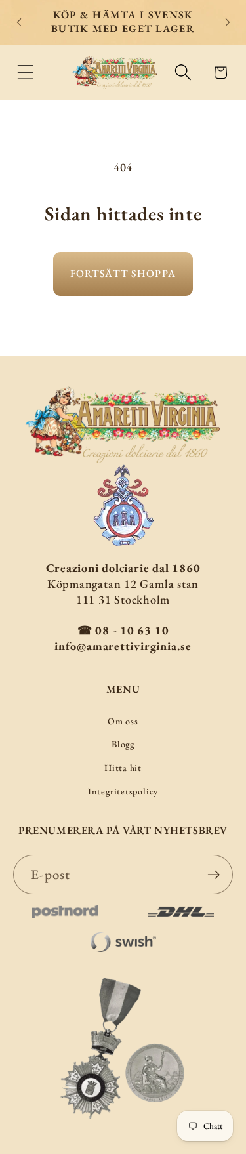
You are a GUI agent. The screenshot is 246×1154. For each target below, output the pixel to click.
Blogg (123, 744)
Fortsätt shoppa (123, 273)
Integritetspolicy (123, 791)
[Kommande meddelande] (227, 22)
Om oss (123, 721)
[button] (25, 72)
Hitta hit (123, 767)
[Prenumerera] (213, 875)
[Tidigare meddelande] (19, 22)
